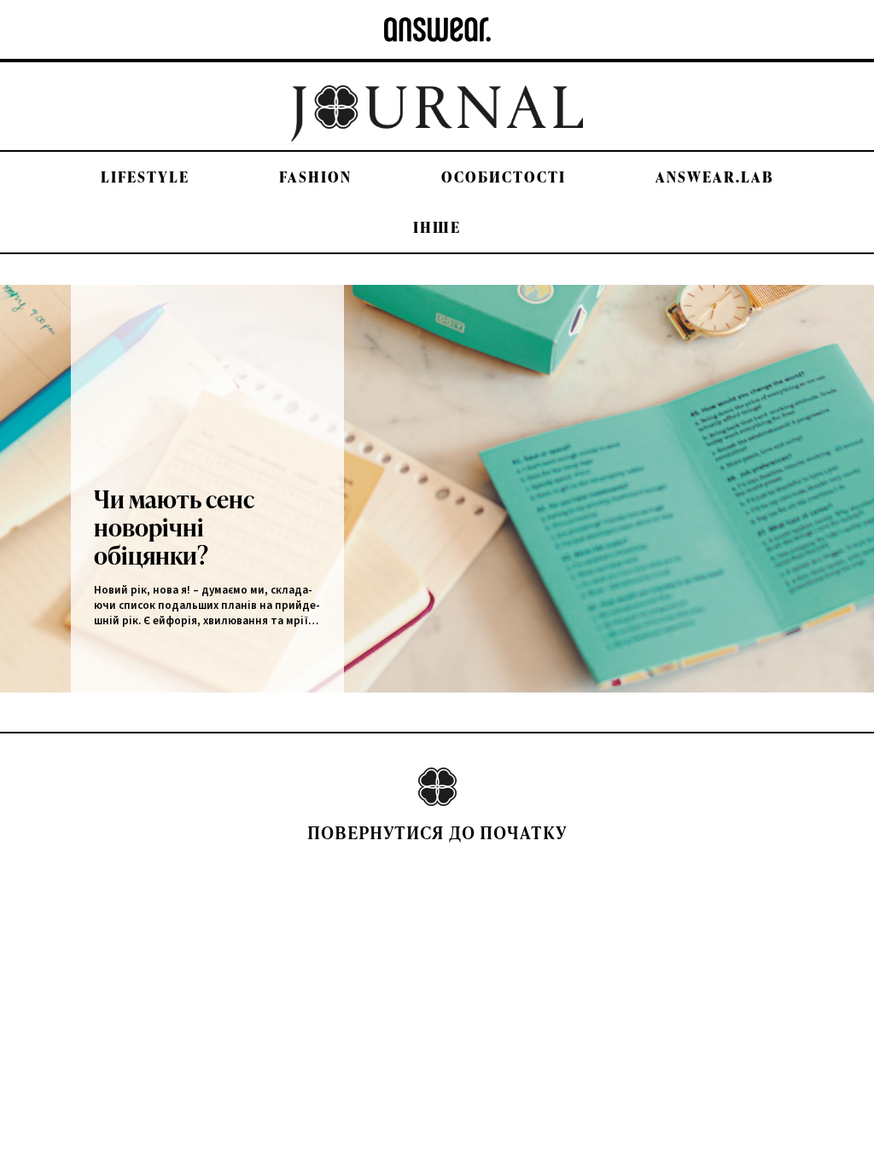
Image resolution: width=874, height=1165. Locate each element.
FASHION (315, 177)
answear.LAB (715, 177)
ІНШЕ (437, 227)
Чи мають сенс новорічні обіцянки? (174, 526)
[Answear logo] (437, 29)
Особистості (503, 177)
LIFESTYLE (145, 177)
